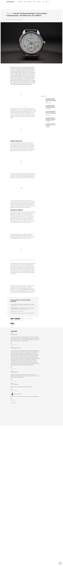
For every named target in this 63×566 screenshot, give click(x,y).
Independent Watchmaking (14, 320)
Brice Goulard (16, 393)
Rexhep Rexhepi (17, 318)
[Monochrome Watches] (10, 1)
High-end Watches (29, 318)
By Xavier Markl (14, 19)
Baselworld (23, 318)
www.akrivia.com (30, 292)
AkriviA (12, 318)
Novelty (21, 320)
